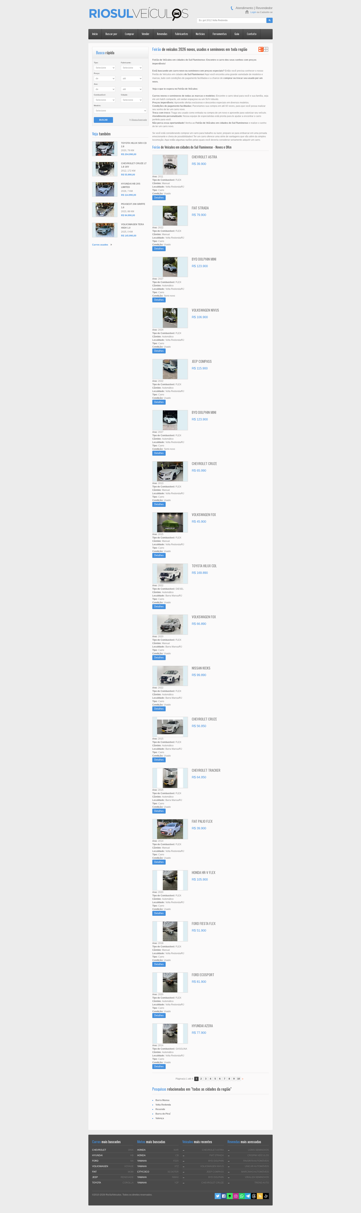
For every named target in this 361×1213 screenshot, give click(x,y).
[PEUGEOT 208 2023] (104, 209)
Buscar (103, 119)
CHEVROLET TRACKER (206, 770)
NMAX (175, 1177)
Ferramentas (220, 34)
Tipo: (96, 63)
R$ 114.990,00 (128, 195)
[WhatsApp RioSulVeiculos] (242, 1198)
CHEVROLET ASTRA (204, 156)
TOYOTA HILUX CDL (204, 565)
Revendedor (264, 8)
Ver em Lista (261, 49)
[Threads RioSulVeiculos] (254, 1198)
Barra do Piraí (162, 1113)
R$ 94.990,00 (128, 215)
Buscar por (111, 34)
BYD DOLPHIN (216, 1161)
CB (177, 1155)
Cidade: (124, 95)
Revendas (162, 34)
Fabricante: (126, 63)
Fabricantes (181, 34)
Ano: (96, 84)
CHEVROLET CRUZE (204, 463)
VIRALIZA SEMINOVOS (257, 1177)
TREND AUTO (261, 1182)
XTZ (176, 1166)
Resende (160, 1109)
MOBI (130, 1171)
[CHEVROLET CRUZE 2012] (104, 169)
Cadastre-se (266, 12)
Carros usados (100, 244)
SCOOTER (173, 1171)
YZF (176, 1182)
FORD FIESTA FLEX (203, 923)
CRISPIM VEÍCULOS (258, 1155)
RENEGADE (127, 1177)
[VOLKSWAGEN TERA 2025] (104, 230)
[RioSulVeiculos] (138, 14)
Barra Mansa (162, 1100)
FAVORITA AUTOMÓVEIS (256, 1161)
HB (131, 1155)
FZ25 (176, 1161)
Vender (145, 34)
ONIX (130, 1150)
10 (238, 1078)
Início (95, 34)
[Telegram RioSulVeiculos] (248, 1198)
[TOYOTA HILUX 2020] (104, 148)
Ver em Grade (265, 49)
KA (131, 1161)
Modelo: (97, 105)
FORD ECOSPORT (203, 974)
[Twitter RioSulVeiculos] (218, 1198)
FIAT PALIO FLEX (202, 821)
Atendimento (244, 8)
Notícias (200, 34)
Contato (251, 34)
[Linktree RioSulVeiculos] (230, 1198)
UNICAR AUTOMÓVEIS (257, 1166)
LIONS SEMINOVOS (258, 1150)
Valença (159, 1118)
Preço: (97, 73)
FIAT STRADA (200, 207)
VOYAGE (128, 1166)
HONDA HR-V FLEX (203, 872)
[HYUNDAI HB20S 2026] (104, 189)
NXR (176, 1150)
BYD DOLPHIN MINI (204, 259)
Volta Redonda (163, 1104)
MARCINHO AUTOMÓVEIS (255, 1171)
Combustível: (100, 95)
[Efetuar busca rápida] (269, 20)
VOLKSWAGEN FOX (204, 514)
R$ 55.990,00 (128, 174)
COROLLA (128, 1182)
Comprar (129, 34)
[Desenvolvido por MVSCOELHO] (266, 1198)
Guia (236, 34)
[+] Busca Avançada (138, 120)
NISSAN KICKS (201, 667)
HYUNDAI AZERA (202, 1025)
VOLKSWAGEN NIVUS (205, 310)
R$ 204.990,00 (128, 154)
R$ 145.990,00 (128, 235)
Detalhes (159, 197)
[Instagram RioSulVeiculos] (236, 1198)
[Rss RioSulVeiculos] (260, 1198)
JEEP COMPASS (202, 361)
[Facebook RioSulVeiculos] (224, 1198)
